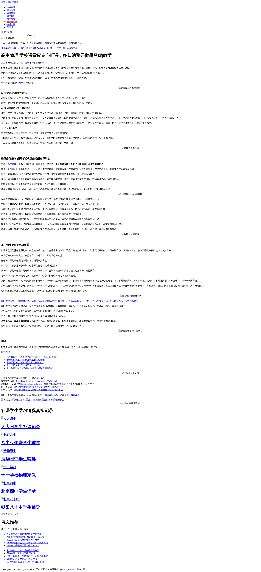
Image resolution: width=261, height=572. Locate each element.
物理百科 (49, 394)
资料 (27, 63)
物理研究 (11, 19)
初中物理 (11, 7)
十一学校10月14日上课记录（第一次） (25, 362)
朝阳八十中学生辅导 (20, 507)
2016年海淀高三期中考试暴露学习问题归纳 (27, 542)
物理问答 (11, 24)
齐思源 (10, 27)
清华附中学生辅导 (18, 458)
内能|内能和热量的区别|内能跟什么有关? (26, 537)
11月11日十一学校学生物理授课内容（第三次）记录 (32, 357)
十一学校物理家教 (18, 474)
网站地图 (81, 569)
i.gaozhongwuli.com (67, 569)
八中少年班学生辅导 (20, 442)
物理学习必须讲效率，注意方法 (22, 559)
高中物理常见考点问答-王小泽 (21, 553)
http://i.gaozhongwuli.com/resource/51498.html (36, 381)
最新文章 (75, 394)
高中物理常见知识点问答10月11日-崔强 (25, 562)
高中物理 (11, 10)
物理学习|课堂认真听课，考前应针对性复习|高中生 (38, 389)
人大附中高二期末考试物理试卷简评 (24, 534)
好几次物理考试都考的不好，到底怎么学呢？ (28, 556)
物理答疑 (11, 13)
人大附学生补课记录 (20, 426)
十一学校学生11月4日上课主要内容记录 (26, 360)
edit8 (43, 63)
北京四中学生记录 (18, 491)
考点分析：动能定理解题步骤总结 (23, 550)
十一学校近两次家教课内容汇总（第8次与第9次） (30, 368)
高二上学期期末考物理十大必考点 (23, 540)
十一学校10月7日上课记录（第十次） (24, 365)
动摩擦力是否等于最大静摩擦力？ (23, 545)
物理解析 (11, 16)
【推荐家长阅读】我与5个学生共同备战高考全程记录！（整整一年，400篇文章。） (41, 48)
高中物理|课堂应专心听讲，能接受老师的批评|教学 (38, 387)
